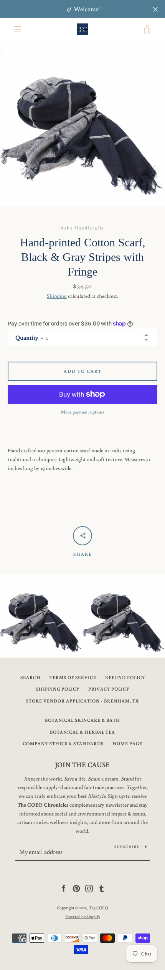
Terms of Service (73, 677)
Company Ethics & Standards (63, 743)
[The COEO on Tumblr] (102, 888)
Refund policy (125, 677)
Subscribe (126, 846)
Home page (127, 743)
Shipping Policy (57, 689)
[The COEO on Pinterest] (76, 888)
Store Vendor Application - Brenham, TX (82, 701)
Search (30, 677)
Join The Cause (82, 764)
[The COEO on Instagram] (89, 888)
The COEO (98, 907)
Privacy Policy (108, 689)
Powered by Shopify (82, 916)
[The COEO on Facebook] (64, 888)
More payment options (82, 412)
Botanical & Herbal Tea (82, 732)
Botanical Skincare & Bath (82, 720)
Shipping (57, 295)
